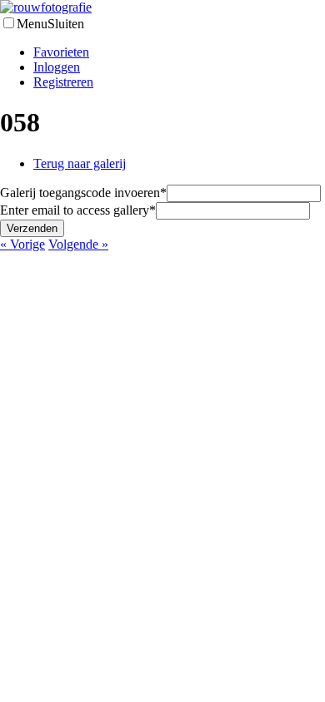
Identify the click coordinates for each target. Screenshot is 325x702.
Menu (32, 24)
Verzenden (32, 228)
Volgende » (78, 244)
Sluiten (66, 24)
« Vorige (22, 244)
